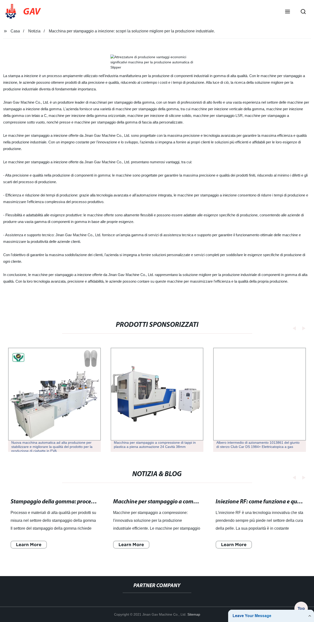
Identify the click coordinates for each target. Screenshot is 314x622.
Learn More (28, 544)
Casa (15, 31)
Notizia (34, 31)
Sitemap (193, 614)
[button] (287, 12)
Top (301, 607)
